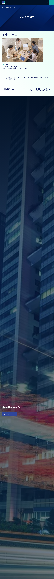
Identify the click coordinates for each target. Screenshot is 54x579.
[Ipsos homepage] (4, 2)
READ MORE (6, 414)
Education (4, 75)
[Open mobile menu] (51, 2)
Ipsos (3, 7)
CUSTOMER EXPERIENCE (6, 86)
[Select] (47, 2)
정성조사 (3, 64)
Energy (29, 75)
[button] (42, 2)
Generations (30, 86)
